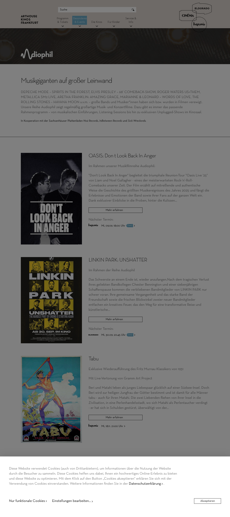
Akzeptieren (207, 501)
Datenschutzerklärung (145, 483)
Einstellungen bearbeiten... (71, 501)
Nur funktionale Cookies (27, 501)
